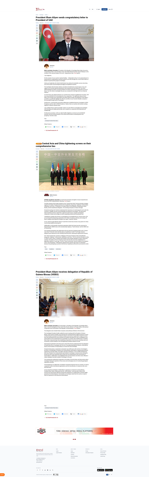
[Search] (90, 9)
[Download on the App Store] (100, 470)
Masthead (72, 452)
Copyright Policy (103, 454)
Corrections (73, 457)
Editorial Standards (74, 456)
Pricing (87, 451)
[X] (42, 470)
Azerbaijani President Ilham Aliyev (51, 120)
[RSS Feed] (53, 470)
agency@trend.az (39, 462)
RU (111, 474)
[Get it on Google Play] (109, 470)
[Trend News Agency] (39, 450)
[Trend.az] (40, 9)
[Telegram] (48, 470)
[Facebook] (40, 470)
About (72, 451)
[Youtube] (45, 470)
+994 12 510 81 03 (39, 460)
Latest (57, 451)
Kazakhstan (51, 249)
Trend (75, 73)
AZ (109, 474)
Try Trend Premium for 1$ (52, 130)
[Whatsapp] (37, 470)
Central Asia (58, 249)
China (46, 249)
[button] (37, 25)
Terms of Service (103, 451)
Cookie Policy (102, 456)
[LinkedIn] (50, 470)
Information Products (89, 452)
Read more (51, 196)
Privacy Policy (102, 452)
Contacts (72, 454)
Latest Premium (59, 452)
